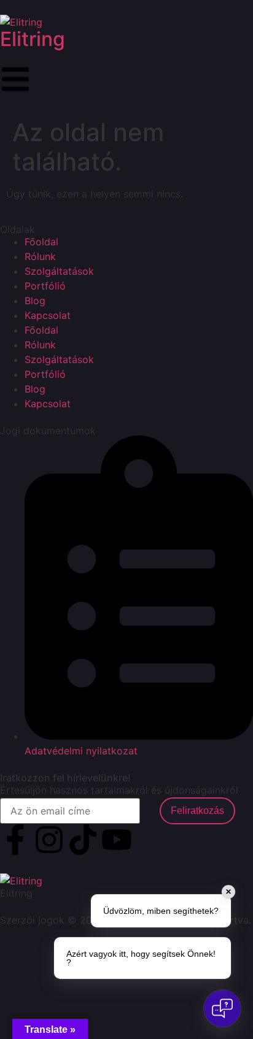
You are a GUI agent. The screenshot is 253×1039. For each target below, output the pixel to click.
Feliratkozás (197, 810)
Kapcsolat (48, 315)
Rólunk (40, 256)
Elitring (32, 39)
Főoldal (41, 242)
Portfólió (45, 286)
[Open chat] (222, 1008)
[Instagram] (49, 839)
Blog (35, 300)
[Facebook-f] (15, 839)
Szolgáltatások (59, 271)
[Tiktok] (83, 839)
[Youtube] (116, 839)
